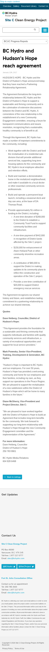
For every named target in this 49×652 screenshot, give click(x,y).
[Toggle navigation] (45, 30)
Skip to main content (10, 1)
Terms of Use (19, 649)
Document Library (28, 6)
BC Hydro (10, 639)
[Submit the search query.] (35, 29)
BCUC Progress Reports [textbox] (16, 41)
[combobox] (25, 41)
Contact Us (43, 6)
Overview (7, 6)
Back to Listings (12, 477)
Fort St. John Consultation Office (16, 578)
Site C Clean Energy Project (14, 544)
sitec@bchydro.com (15, 592)
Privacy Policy (7, 649)
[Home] (25, 19)
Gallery (16, 6)
